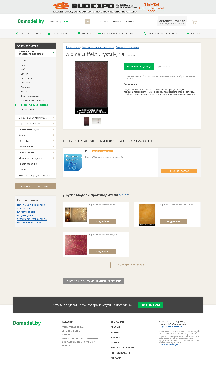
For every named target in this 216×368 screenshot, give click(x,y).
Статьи (115, 327)
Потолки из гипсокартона (31, 204)
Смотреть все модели (132, 265)
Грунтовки (25, 87)
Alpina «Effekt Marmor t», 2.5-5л (176, 205)
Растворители (27, 109)
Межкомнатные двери (29, 222)
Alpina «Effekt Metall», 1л (102, 205)
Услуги (194, 33)
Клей (23, 69)
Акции (114, 332)
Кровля (23, 135)
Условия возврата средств (168, 345)
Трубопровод (26, 146)
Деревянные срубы (29, 129)
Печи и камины (27, 152)
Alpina (123, 195)
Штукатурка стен (26, 211)
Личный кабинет (121, 353)
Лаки (23, 65)
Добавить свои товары (36, 186)
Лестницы (24, 140)
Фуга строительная (30, 96)
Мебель (85, 33)
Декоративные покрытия (34, 105)
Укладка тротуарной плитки (32, 218)
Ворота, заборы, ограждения (34, 175)
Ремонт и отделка (29, 33)
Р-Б (87, 151)
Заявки (114, 342)
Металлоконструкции (30, 158)
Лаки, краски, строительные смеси (31, 52)
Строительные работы (31, 123)
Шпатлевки (26, 82)
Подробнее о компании (170, 326)
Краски (24, 60)
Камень (23, 169)
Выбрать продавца (139, 66)
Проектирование (28, 163)
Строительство (60, 33)
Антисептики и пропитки (32, 100)
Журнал (130, 21)
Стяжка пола (24, 208)
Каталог (104, 21)
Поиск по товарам (122, 347)
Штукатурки (26, 78)
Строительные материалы (33, 117)
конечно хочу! (151, 304)
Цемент (24, 73)
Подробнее (102, 221)
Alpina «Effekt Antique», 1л (103, 235)
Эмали (24, 91)
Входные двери (25, 215)
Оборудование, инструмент (162, 33)
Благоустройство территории (118, 33)
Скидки (117, 21)
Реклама (115, 358)
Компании (117, 322)
